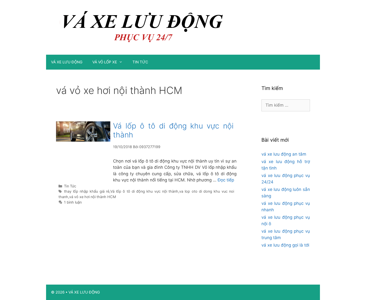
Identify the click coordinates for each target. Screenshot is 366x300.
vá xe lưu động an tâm (283, 154)
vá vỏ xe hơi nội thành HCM (92, 197)
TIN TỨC (140, 62)
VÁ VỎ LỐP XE (104, 62)
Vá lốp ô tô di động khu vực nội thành (144, 191)
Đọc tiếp (226, 179)
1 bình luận (73, 202)
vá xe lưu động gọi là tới (285, 245)
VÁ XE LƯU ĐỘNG (66, 62)
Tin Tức (70, 186)
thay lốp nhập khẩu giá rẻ (86, 191)
